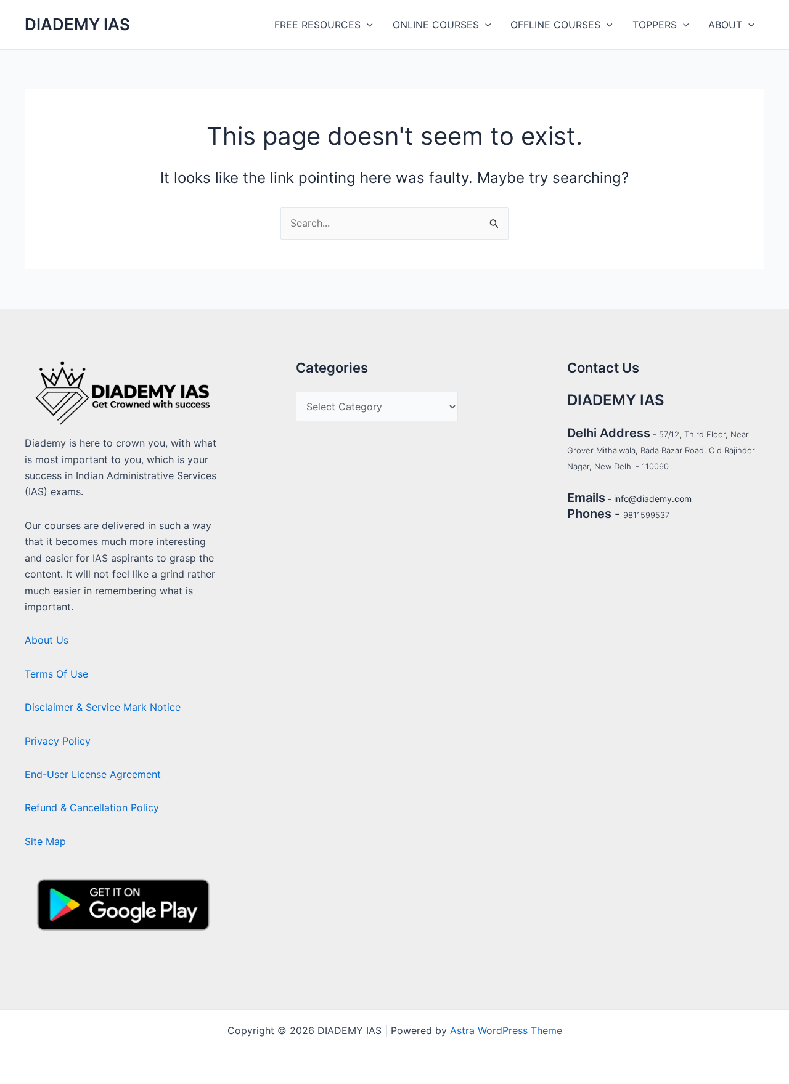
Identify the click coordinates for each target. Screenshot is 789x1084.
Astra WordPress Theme (506, 1030)
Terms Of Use (56, 674)
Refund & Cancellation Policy (92, 807)
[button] (367, 24)
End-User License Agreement (93, 774)
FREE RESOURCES (317, 24)
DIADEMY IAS (77, 24)
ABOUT (725, 24)
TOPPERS (654, 24)
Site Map (45, 841)
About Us (46, 640)
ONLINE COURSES (436, 24)
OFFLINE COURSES (555, 24)
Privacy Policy (58, 741)
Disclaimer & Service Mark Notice (103, 707)
